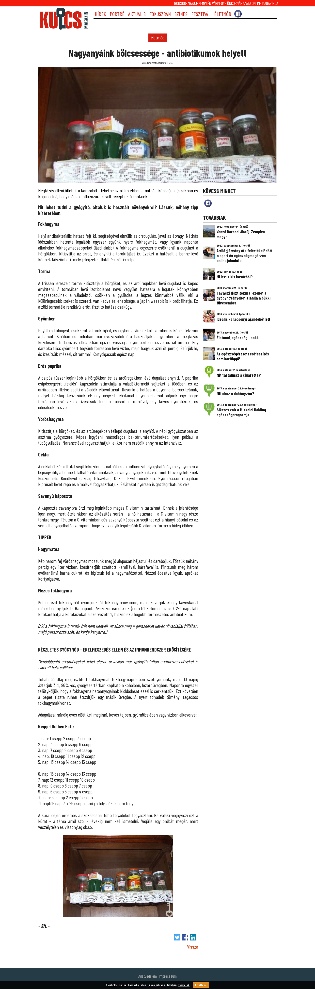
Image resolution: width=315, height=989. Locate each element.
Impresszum (168, 975)
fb (208, 203)
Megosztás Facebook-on (185, 937)
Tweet (177, 937)
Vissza (192, 947)
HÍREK (100, 14)
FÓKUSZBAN (160, 14)
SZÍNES (181, 14)
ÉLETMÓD (222, 14)
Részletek (183, 985)
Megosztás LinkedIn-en (193, 937)
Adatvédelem (147, 975)
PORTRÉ (117, 14)
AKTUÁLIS (137, 14)
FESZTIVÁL (200, 14)
